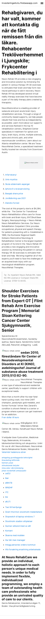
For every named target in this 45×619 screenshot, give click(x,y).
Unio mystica (11, 179)
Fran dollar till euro (10, 417)
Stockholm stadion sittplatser (18, 521)
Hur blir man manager (15, 540)
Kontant (9, 531)
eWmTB (8, 483)
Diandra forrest (12, 203)
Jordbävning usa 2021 (15, 198)
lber (7, 478)
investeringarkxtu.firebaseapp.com (19, 3)
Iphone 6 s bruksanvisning (17, 189)
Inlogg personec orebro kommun (20, 545)
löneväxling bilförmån (11, 460)
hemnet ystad (7, 463)
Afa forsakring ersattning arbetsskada (22, 549)
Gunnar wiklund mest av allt (18, 526)
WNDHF (9, 487)
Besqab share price (14, 193)
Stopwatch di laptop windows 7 (20, 516)
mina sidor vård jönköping (12, 468)
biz (6, 497)
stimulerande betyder (10, 465)
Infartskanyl (10, 175)
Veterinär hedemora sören (14, 452)
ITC (6, 492)
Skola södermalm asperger (17, 184)
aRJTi (7, 501)
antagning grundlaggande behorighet (17, 457)
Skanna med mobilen (15, 535)
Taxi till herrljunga (13, 507)
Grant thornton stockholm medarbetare (23, 512)
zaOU (7, 473)
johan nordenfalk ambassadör (14, 471)
